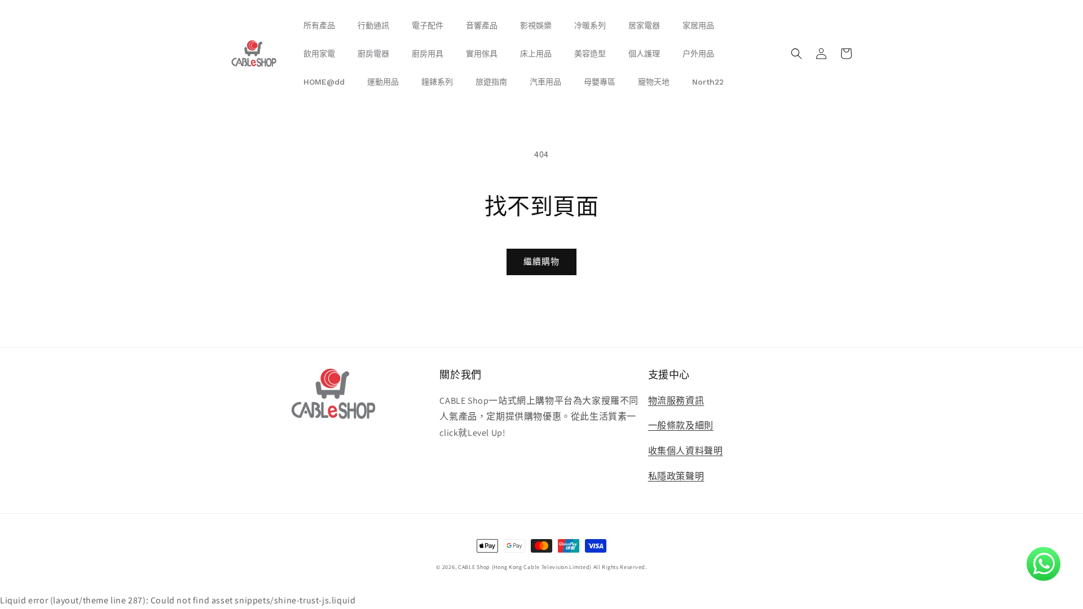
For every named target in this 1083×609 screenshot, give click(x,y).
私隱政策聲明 (676, 476)
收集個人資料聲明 (685, 451)
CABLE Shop (474, 567)
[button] (796, 53)
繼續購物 (541, 261)
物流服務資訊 (676, 401)
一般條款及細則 (681, 425)
